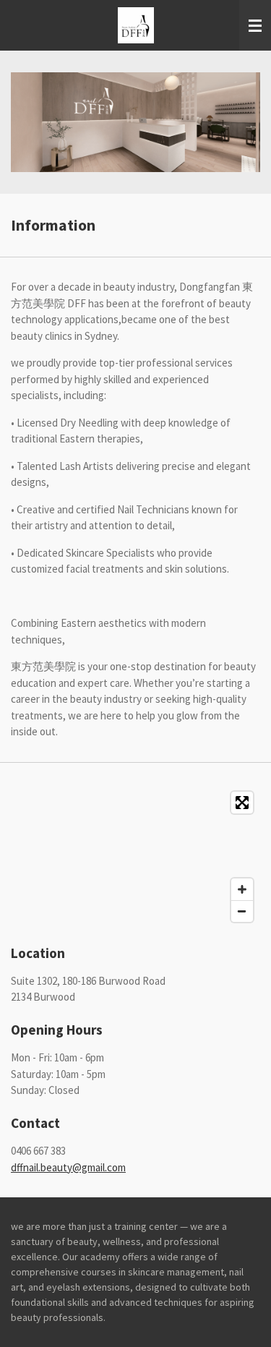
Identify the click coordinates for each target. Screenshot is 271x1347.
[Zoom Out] (242, 911)
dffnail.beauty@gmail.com (68, 1167)
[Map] (135, 856)
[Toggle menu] (255, 25)
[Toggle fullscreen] (242, 802)
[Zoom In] (242, 889)
